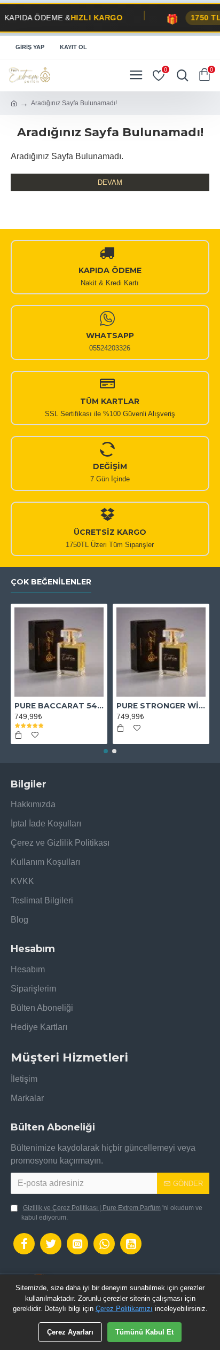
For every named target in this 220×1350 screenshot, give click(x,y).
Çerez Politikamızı (124, 1309)
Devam (110, 182)
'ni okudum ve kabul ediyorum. (111, 1212)
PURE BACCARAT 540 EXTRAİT (59, 706)
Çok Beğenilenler (51, 582)
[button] (106, 751)
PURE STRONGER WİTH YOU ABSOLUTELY (161, 706)
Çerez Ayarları (70, 1332)
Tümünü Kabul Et (144, 1332)
